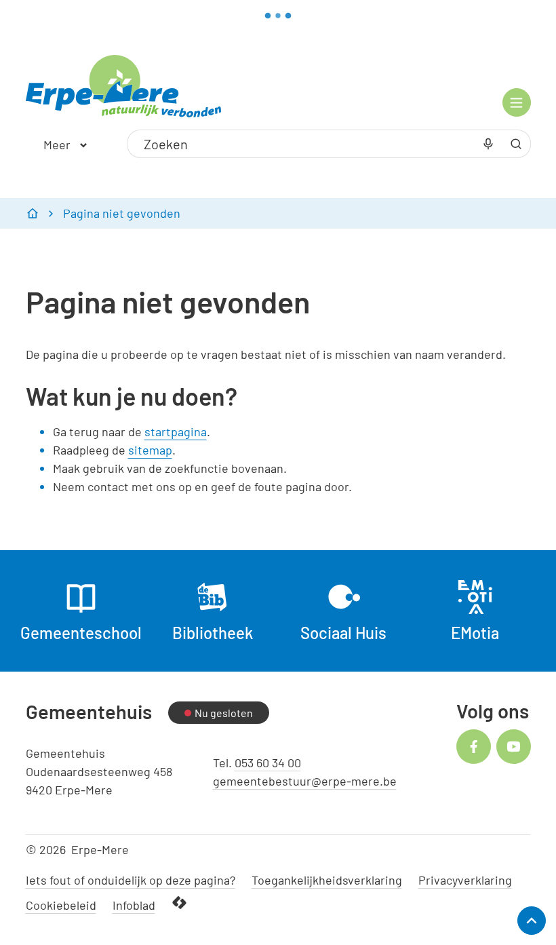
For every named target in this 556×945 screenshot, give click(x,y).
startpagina (175, 431)
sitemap (150, 449)
